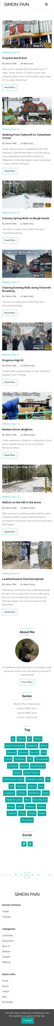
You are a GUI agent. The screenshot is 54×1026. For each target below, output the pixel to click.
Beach (44, 745)
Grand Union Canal (13, 779)
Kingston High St (12, 360)
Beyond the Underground (27, 704)
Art (29, 739)
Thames (12, 813)
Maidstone (34, 793)
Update (6, 957)
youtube (6, 917)
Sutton (41, 806)
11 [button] (33, 874)
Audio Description (15, 745)
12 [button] (38, 874)
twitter (5, 911)
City (30, 759)
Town (22, 813)
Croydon (12, 766)
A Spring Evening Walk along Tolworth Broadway (26, 289)
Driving (24, 766)
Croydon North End (14, 58)
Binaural (11, 752)
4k (13, 739)
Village (31, 813)
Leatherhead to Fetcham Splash (23, 579)
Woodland (27, 820)
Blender (23, 752)
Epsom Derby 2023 (27, 713)
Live (41, 786)
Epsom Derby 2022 (27, 708)
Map (4, 997)
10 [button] (27, 875)
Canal (8, 759)
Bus (44, 752)
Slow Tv (15, 52)
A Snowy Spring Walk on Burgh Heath (25, 218)
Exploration (8, 941)
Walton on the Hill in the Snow (21, 502)
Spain (20, 806)
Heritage (21, 786)
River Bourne (40, 799)
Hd (47, 779)
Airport (21, 739)
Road (11, 806)
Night (46, 793)
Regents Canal (13, 799)
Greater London (35, 779)
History (32, 786)
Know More (27, 682)
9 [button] (21, 874)
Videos (5, 991)
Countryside (41, 759)
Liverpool (9, 793)
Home (5, 981)
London (21, 793)
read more (9, 87)
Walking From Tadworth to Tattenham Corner (26, 136)
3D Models (7, 1002)
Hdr (11, 786)
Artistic (37, 739)
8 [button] (15, 874)
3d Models (7, 935)
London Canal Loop (27, 717)
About (5, 986)
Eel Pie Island (38, 766)
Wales (42, 813)
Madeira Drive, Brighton (17, 429)
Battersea (32, 745)
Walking (6, 52)
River (27, 799)
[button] (4, 875)
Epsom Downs (31, 772)
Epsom (17, 772)
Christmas (20, 759)
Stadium (30, 806)
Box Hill (34, 752)
